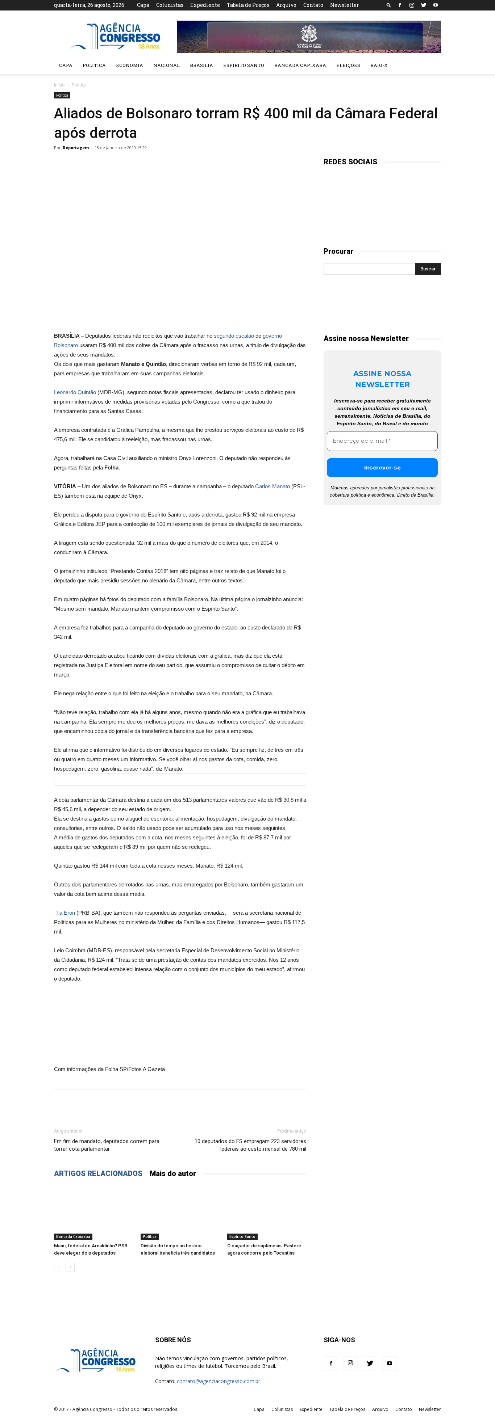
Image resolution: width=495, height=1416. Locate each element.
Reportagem (76, 147)
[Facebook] (399, 5)
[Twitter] (423, 5)
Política (94, 65)
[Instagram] (411, 5)
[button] (388, 5)
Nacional (166, 65)
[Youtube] (435, 5)
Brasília (201, 65)
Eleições (348, 65)
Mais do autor (173, 1173)
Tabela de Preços (248, 4)
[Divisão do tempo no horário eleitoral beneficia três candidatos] (180, 1212)
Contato (313, 4)
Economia (129, 65)
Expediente (205, 4)
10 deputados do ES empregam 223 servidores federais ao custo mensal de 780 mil (250, 1145)
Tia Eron (64, 913)
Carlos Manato (272, 486)
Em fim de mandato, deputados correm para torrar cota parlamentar (106, 1145)
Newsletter (344, 4)
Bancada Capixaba (300, 65)
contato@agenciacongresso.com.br (218, 1381)
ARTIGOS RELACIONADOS (98, 1173)
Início (59, 85)
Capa (143, 4)
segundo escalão (234, 336)
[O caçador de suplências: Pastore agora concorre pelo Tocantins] (266, 1212)
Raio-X (379, 65)
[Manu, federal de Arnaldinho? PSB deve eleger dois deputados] (93, 1212)
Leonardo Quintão (75, 392)
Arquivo (286, 4)
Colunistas (169, 4)
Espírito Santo (243, 65)
